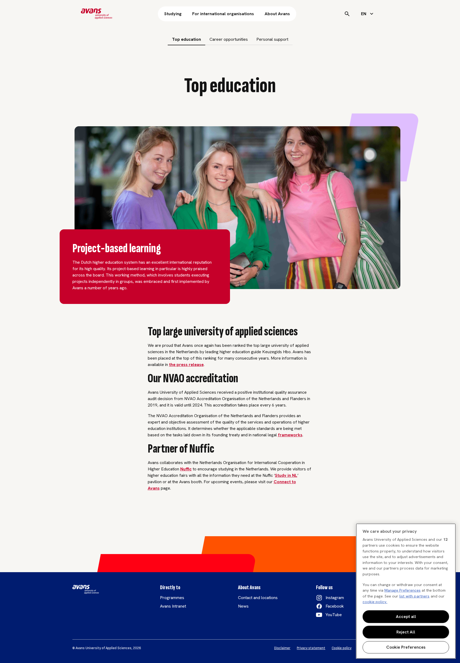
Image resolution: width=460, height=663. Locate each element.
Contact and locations (258, 597)
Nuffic (186, 469)
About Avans (277, 14)
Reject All (405, 632)
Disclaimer (282, 648)
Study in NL (286, 475)
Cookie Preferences (405, 647)
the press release (186, 364)
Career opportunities (229, 39)
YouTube (334, 614)
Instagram (335, 597)
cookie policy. (375, 601)
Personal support (272, 39)
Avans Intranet (173, 606)
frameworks (290, 435)
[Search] (347, 14)
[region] (406, 591)
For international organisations (223, 14)
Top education (186, 39)
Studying (173, 14)
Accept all (406, 616)
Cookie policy (341, 648)
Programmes (172, 597)
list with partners (414, 596)
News (243, 606)
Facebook (335, 606)
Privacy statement (311, 648)
